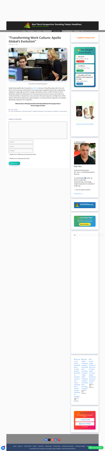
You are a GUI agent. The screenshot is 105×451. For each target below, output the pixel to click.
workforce (35, 88)
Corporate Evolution (27, 111)
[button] (95, 447)
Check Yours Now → (85, 224)
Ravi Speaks (31, 31)
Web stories (48, 446)
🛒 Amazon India (85, 420)
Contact (35, 446)
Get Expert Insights (80, 446)
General (39, 31)
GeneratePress (71, 448)
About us (20, 446)
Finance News (56, 31)
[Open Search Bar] (82, 31)
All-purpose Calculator (68, 446)
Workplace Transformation (60, 111)
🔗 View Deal (80, 70)
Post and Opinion (67, 31)
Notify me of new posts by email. (20, 158)
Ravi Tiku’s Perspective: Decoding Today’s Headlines (56, 24)
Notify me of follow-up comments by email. (23, 154)
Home (23, 31)
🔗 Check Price (80, 61)
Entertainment (47, 31)
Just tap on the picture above (84, 124)
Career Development (15, 111)
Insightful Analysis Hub (86, 38)
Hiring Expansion (48, 111)
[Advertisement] (52, 10)
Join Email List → (79, 193)
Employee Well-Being (38, 111)
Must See (77, 31)
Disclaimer (41, 446)
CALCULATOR (27, 446)
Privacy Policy (56, 446)
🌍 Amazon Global (84, 423)
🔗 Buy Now (79, 83)
